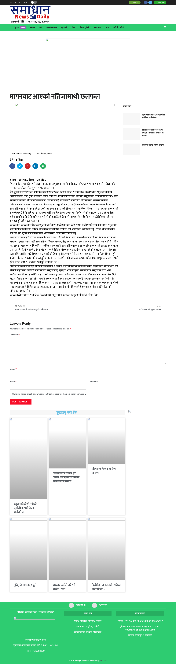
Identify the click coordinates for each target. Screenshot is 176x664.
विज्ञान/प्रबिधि (84, 27)
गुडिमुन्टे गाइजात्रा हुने (25, 585)
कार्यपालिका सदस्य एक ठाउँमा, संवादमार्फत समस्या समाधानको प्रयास (152, 132)
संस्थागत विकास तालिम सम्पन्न (153, 144)
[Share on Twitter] (20, 166)
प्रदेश (107, 27)
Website (94, 381)
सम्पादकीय (97, 27)
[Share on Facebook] (12, 166)
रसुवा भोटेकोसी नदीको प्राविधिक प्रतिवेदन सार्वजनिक (153, 116)
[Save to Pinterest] (28, 166)
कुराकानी (64, 27)
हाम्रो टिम (136, 2)
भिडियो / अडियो (118, 27)
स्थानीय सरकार (51, 27)
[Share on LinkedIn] (35, 166)
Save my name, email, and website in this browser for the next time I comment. (49, 393)
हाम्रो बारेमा (161, 2)
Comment (15, 334)
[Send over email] (43, 166)
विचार (73, 27)
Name (13, 369)
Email (13, 381)
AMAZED (103, 661)
